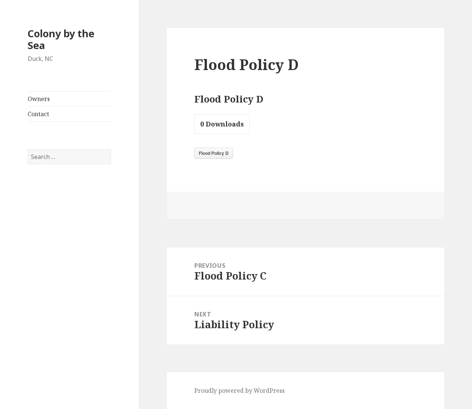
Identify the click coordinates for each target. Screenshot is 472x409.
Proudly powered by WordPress (239, 391)
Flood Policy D (214, 153)
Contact (38, 114)
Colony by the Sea (61, 39)
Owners (39, 99)
